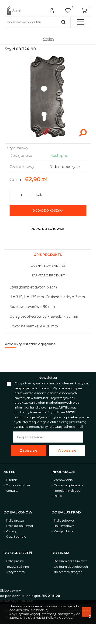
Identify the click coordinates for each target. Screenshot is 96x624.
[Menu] (80, 22)
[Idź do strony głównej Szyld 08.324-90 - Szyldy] (14, 10)
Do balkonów (17, 512)
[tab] (48, 254)
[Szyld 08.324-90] (48, 138)
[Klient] (52, 10)
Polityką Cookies (59, 617)
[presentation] (48, 255)
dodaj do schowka (47, 229)
